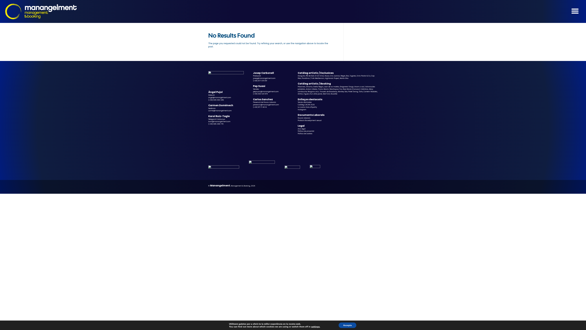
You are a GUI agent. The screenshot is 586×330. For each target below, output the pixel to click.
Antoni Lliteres (311, 89)
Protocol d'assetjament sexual (310, 120)
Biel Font (326, 94)
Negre (343, 76)
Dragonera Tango (347, 87)
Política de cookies (305, 133)
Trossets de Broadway (328, 91)
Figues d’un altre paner (313, 94)
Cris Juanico (335, 76)
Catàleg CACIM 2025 (306, 105)
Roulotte (334, 94)
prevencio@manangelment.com (266, 105)
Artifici (300, 94)
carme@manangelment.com (220, 111)
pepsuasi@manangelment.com (266, 91)
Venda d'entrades (305, 102)
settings (315, 326)
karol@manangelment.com (219, 121)
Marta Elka (344, 78)
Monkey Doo (342, 91)
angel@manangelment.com (219, 97)
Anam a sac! (359, 87)
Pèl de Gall (310, 76)
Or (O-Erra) (319, 76)
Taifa (361, 91)
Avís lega (301, 129)
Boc (347, 76)
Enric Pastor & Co (363, 76)
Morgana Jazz (313, 91)
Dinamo (309, 87)
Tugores (353, 76)
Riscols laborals (304, 118)
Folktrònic (364, 89)
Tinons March (323, 89)
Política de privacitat (306, 131)
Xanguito (301, 76)
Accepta (347, 325)
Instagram (302, 109)
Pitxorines (301, 87)
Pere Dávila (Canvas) (351, 89)
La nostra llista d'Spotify (307, 107)
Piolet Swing (353, 91)
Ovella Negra (318, 87)
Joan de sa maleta (331, 87)
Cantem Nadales (370, 91)
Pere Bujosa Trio (335, 89)
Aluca (327, 76)
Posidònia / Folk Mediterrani (313, 78)
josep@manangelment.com (264, 78)
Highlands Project (332, 78)
